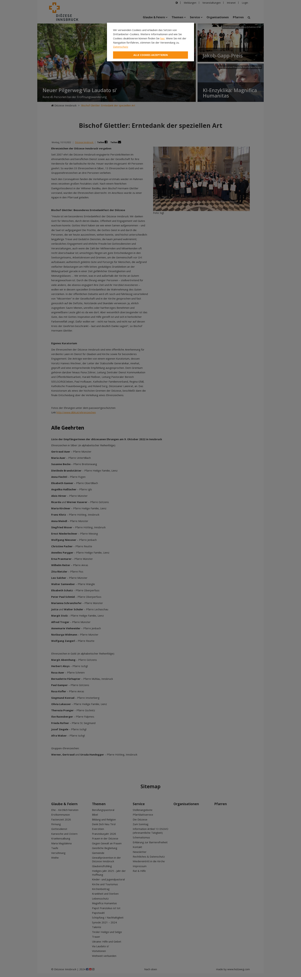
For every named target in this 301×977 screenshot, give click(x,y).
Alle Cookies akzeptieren (150, 55)
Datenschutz (120, 46)
